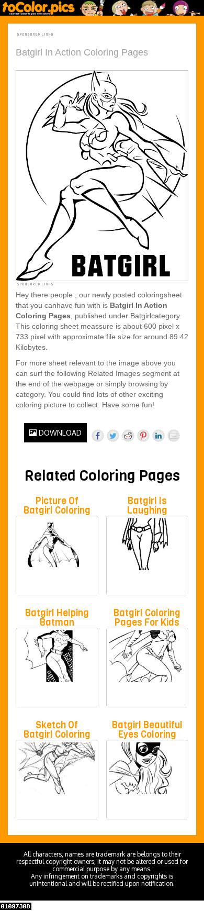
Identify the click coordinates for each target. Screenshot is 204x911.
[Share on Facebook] (98, 435)
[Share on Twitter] (113, 435)
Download (59, 432)
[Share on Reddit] (128, 435)
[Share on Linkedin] (158, 435)
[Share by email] (173, 435)
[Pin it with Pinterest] (143, 435)
